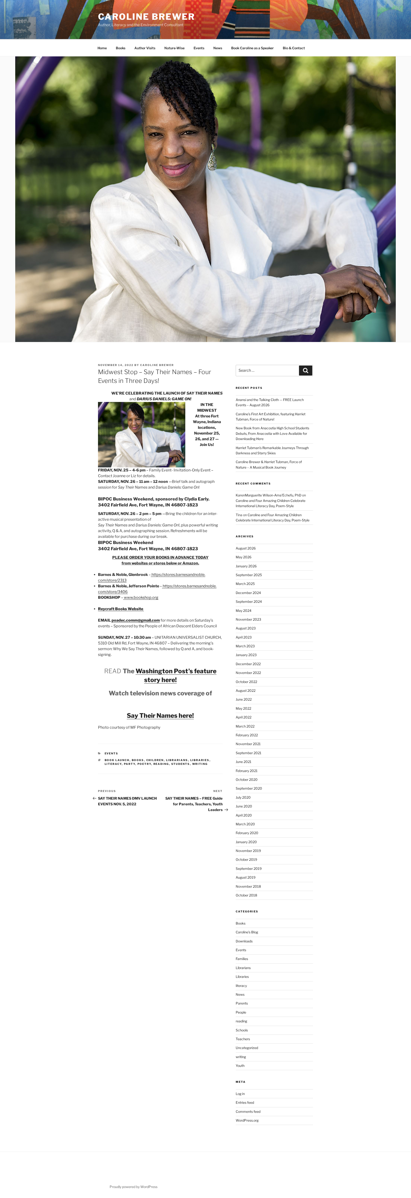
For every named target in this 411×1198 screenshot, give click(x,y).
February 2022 (247, 735)
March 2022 (245, 726)
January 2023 (246, 655)
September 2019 (249, 868)
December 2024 (248, 593)
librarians (177, 760)
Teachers (243, 1039)
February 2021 (247, 771)
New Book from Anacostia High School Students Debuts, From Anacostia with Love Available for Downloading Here (272, 433)
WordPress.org (247, 1120)
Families (242, 959)
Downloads (244, 941)
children (155, 760)
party (129, 764)
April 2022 (243, 717)
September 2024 (249, 601)
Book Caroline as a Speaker (252, 48)
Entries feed (245, 1102)
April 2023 (244, 637)
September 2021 (248, 753)
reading (161, 764)
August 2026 (246, 548)
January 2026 (246, 566)
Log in (240, 1094)
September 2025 (249, 575)
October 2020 (247, 779)
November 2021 (248, 744)
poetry (144, 764)
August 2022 (245, 690)
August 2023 (246, 628)
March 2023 (245, 646)
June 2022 (244, 699)
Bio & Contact (294, 48)
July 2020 (243, 797)
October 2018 (246, 895)
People (241, 1012)
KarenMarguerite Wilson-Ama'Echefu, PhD (268, 495)
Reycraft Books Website (121, 609)
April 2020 (244, 815)
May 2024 (243, 611)
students (180, 764)
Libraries (242, 977)
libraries (200, 760)
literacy (113, 764)
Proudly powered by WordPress (133, 1187)
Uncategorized (247, 1048)
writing (200, 764)
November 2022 (248, 673)
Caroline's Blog (247, 932)
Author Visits (144, 48)
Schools (242, 1030)
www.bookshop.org (140, 597)
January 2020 (246, 842)
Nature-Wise (174, 48)
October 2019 (246, 859)
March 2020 (245, 824)
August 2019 (245, 877)
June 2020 (244, 806)
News (217, 48)
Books (120, 48)
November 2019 (248, 851)
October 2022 (246, 682)
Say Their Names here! (160, 715)
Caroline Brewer (146, 16)
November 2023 (248, 619)
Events (199, 48)
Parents (242, 1003)
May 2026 (243, 557)
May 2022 (243, 708)
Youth (240, 1066)
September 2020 (249, 788)
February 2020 (247, 833)
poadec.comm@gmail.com (136, 620)
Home (102, 48)
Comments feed (248, 1111)
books (138, 760)
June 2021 (243, 762)
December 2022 (248, 664)
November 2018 (248, 886)
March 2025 (245, 584)
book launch (117, 760)
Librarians (243, 968)
